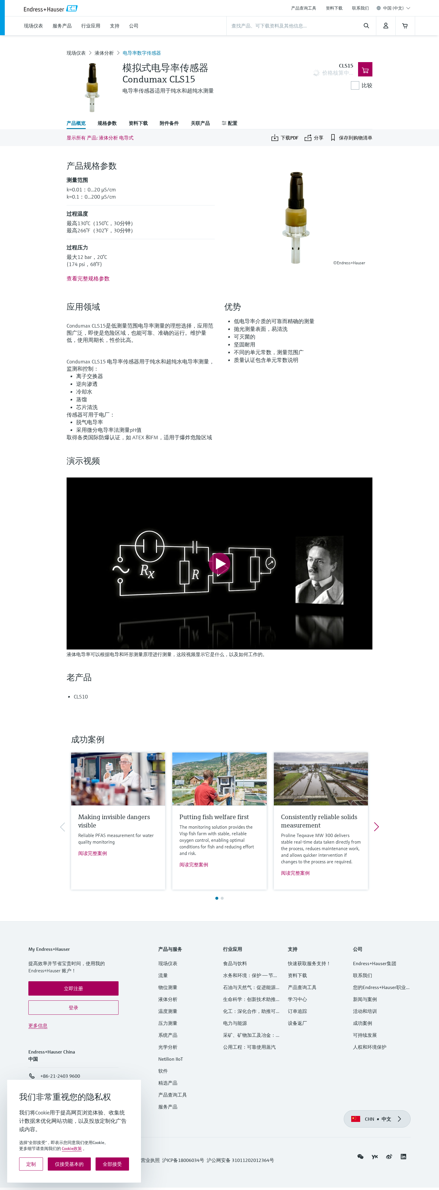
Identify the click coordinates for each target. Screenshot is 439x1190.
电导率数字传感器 (142, 53)
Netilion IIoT (170, 1059)
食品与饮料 (235, 963)
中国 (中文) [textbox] (393, 8)
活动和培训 (365, 1011)
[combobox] (397, 8)
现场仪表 (76, 53)
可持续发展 (365, 1035)
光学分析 (167, 1047)
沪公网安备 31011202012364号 (240, 1160)
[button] (73, 988)
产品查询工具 (303, 8)
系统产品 (167, 1035)
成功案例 (362, 1023)
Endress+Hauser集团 (374, 963)
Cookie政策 (72, 1148)
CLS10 (81, 696)
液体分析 (104, 53)
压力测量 (170, 1023)
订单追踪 (297, 1011)
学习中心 (297, 999)
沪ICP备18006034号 (183, 1160)
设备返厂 (297, 1023)
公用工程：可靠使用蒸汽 (249, 1047)
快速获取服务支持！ (309, 963)
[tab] (79, 123)
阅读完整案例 (92, 853)
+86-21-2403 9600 (60, 1076)
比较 (367, 85)
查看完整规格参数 (88, 278)
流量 (163, 975)
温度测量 (167, 1011)
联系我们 (360, 8)
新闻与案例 (365, 999)
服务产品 (167, 1107)
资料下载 (334, 8)
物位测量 (167, 987)
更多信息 (37, 1025)
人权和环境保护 (369, 1047)
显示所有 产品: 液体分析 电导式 (100, 138)
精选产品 (167, 1083)
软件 (163, 1071)
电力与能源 (235, 1023)
